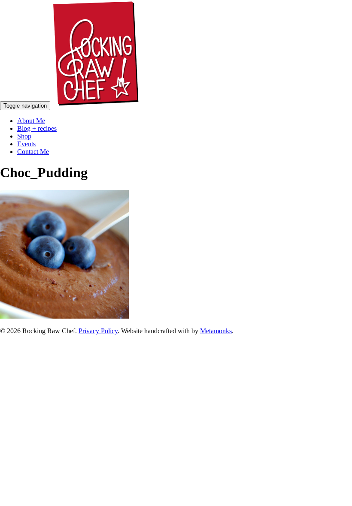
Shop (24, 136)
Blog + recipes (37, 128)
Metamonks (216, 330)
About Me (31, 120)
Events (26, 144)
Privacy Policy (98, 330)
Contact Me (33, 151)
